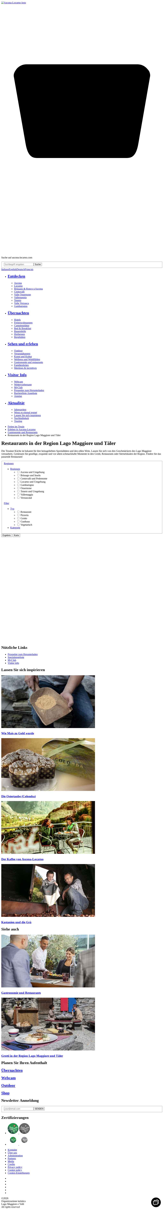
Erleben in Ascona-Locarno (22, 429)
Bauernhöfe (20, 331)
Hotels (17, 319)
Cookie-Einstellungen (19, 1173)
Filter (6, 503)
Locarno (18, 286)
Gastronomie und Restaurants (22, 432)
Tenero (17, 300)
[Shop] (82, 252)
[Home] (13, 2)
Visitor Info (17, 375)
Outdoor (18, 350)
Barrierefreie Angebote (25, 393)
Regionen (9, 463)
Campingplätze (21, 325)
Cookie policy (15, 1170)
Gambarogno (20, 306)
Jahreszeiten (20, 409)
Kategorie (15, 527)
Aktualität (16, 403)
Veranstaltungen (22, 353)
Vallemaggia (20, 297)
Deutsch (20, 269)
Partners (12, 1158)
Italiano (5, 269)
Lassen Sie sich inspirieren (27, 415)
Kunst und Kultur (23, 356)
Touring (18, 421)
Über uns (12, 1152)
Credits (11, 1164)
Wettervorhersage (23, 384)
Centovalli (19, 291)
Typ (12, 508)
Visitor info (13, 663)
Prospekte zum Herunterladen (29, 390)
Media (11, 1161)
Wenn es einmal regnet (25, 412)
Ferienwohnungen (23, 322)
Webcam (18, 381)
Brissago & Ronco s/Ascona (28, 288)
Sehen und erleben (23, 344)
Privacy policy (15, 1167)
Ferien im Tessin (16, 426)
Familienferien (21, 365)
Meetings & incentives (25, 368)
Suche (38, 264)
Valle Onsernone (22, 294)
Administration (15, 1155)
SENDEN (39, 1109)
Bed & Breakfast (22, 328)
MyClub (18, 387)
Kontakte (12, 1149)
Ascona (18, 283)
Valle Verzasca (21, 303)
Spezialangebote (16, 657)
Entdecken (16, 276)
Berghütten (19, 337)
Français (29, 269)
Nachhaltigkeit (21, 418)
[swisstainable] (19, 1133)
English (12, 269)
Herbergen (19, 334)
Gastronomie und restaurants (28, 362)
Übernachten (18, 313)
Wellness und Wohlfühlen (27, 359)
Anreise (18, 396)
